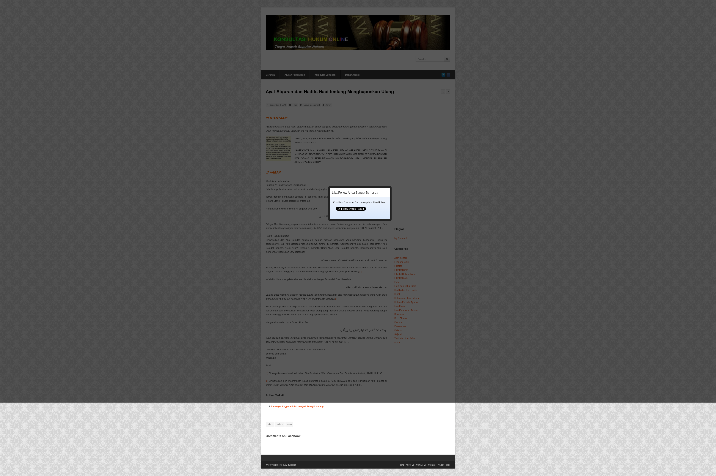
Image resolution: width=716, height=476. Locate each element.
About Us (410, 464)
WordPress (271, 464)
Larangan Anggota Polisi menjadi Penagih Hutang (297, 406)
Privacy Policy (443, 464)
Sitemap (432, 464)
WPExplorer (290, 464)
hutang (270, 424)
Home (401, 464)
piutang (280, 424)
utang (289, 424)
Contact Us (421, 464)
